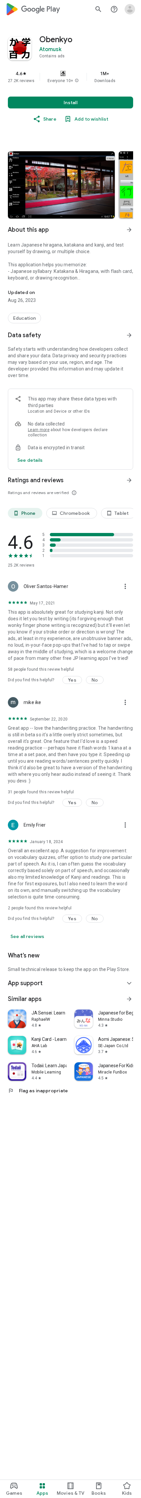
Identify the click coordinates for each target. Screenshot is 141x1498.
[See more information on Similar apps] (129, 999)
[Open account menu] (130, 9)
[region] (70, 77)
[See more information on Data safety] (129, 335)
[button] (77, 80)
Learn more (39, 429)
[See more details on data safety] (30, 460)
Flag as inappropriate (38, 1091)
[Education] (24, 318)
